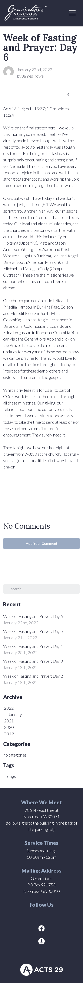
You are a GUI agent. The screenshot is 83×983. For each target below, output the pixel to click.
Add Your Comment (41, 543)
